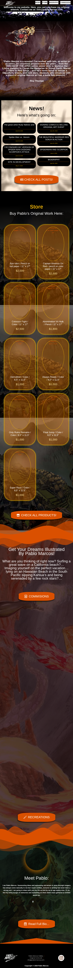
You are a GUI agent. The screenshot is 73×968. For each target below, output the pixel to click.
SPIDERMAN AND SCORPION (54, 149)
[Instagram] (61, 958)
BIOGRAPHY (53, 2)
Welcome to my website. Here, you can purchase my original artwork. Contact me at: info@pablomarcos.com (36, 8)
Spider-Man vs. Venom (19, 137)
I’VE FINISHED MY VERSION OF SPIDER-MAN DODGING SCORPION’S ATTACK (19, 149)
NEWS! (37, 2)
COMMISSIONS (65, 2)
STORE (44, 2)
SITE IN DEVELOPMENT (19, 162)
